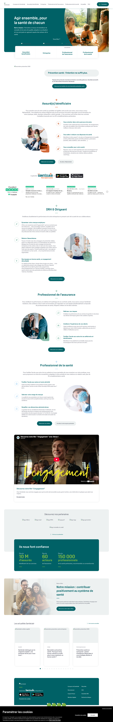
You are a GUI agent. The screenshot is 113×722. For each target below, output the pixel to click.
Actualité (20, 647)
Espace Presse (71, 693)
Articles (48, 647)
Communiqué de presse (81, 647)
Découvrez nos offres (44, 423)
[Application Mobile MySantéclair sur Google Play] (62, 176)
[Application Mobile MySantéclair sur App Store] (76, 176)
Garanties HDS (85, 693)
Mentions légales (72, 697)
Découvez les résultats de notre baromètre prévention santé (69, 86)
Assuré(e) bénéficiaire (26, 53)
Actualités (83, 4)
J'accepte (92, 715)
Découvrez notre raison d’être (66, 608)
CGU (82, 690)
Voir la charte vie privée (54, 720)
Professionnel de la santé (88, 53)
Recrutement (71, 690)
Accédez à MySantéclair (66, 162)
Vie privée (83, 686)
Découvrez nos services (47, 162)
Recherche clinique (86, 697)
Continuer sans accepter (107, 708)
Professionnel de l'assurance (67, 53)
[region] (56, 714)
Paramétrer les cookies (25, 699)
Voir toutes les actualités (94, 623)
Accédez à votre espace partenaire (65, 423)
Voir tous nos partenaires (57, 534)
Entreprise (43, 4)
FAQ (89, 4)
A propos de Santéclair (73, 686)
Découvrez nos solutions (56, 349)
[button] (40, 668)
